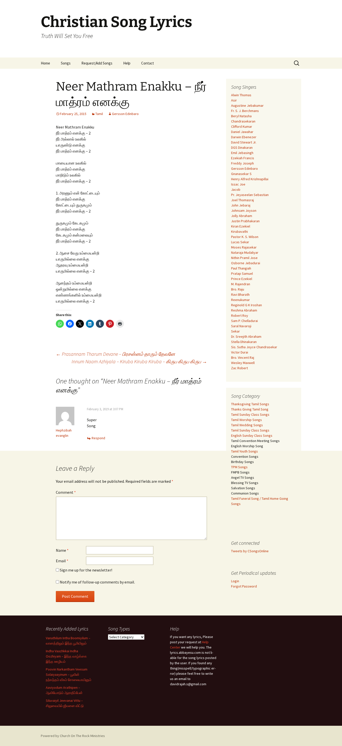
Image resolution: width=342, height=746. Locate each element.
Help (126, 63)
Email (62, 560)
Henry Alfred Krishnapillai (249, 179)
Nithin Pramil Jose (244, 258)
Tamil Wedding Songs (247, 425)
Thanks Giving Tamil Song (249, 409)
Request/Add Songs (96, 63)
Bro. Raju (237, 289)
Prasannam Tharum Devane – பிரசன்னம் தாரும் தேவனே (115, 354)
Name (62, 550)
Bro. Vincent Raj (242, 357)
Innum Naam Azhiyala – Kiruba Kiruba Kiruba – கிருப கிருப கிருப (139, 361)
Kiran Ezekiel (240, 226)
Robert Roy (239, 315)
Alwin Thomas (241, 95)
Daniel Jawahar (242, 132)
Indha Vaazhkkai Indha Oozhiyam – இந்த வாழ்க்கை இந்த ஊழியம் (66, 656)
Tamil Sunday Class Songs (250, 414)
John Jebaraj (240, 205)
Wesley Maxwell (243, 362)
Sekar (235, 331)
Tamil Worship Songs (246, 420)
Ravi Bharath (240, 294)
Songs (66, 63)
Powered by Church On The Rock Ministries (73, 736)
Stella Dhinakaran (244, 342)
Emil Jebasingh (242, 152)
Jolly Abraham (241, 216)
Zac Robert (239, 368)
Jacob (235, 189)
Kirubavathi (239, 231)
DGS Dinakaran (242, 147)
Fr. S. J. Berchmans (245, 110)
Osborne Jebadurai (245, 263)
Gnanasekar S (241, 174)
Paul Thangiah (241, 268)
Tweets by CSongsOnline (250, 551)
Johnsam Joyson (243, 210)
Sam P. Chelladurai (244, 320)
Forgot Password (244, 586)
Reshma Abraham (244, 310)
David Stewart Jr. (243, 142)
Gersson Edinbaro (125, 114)
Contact (147, 63)
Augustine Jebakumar (247, 105)
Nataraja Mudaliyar (244, 252)
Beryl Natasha (241, 116)
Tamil (99, 114)
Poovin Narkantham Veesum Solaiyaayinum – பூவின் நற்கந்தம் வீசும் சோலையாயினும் (68, 674)
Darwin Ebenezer (243, 137)
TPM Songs (239, 467)
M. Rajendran (240, 284)
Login (235, 581)
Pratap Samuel (242, 273)
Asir (234, 100)
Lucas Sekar (240, 242)
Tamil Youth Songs (244, 451)
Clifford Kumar (241, 126)
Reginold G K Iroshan (246, 305)
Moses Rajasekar (244, 247)
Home (45, 63)
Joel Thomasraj (242, 200)
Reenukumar (240, 300)
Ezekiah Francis (242, 158)
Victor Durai (239, 352)
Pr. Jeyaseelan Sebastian (250, 194)
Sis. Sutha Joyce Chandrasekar (254, 347)
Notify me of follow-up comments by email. (97, 582)
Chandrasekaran (243, 121)
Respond (98, 438)
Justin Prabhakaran (245, 221)
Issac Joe (238, 184)
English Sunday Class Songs (251, 435)
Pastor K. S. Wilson (244, 236)
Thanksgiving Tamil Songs (250, 404)
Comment (66, 492)
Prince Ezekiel (241, 278)
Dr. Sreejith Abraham (246, 336)
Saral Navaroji (241, 326)
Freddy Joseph (242, 163)
